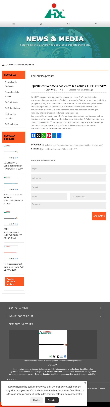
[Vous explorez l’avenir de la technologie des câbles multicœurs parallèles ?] (53, 344)
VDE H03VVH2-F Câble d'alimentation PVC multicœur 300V (13, 166)
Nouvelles (12, 65)
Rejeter (36, 400)
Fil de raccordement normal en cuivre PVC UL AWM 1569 (13, 267)
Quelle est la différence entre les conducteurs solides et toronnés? (73, 145)
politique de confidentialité (69, 394)
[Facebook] (33, 135)
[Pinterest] (49, 135)
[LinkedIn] (54, 135)
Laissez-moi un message (81, 90)
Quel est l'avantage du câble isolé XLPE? (58, 149)
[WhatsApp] (43, 135)
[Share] (59, 135)
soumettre (99, 216)
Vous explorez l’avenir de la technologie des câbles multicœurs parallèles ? (53, 361)
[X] (38, 135)
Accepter (52, 400)
